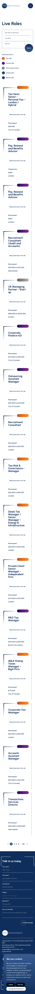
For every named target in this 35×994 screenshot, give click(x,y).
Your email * (5, 875)
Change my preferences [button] (16, 989)
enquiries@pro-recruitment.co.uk (12, 949)
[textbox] (15, 43)
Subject (4, 892)
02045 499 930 (6, 951)
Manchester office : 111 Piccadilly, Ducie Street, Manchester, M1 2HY (16, 946)
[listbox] (17, 896)
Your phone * (6, 884)
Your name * (5, 866)
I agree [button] (10, 984)
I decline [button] (20, 984)
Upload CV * (5, 901)
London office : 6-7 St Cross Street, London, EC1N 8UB (17, 942)
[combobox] (15, 43)
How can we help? (7, 909)
